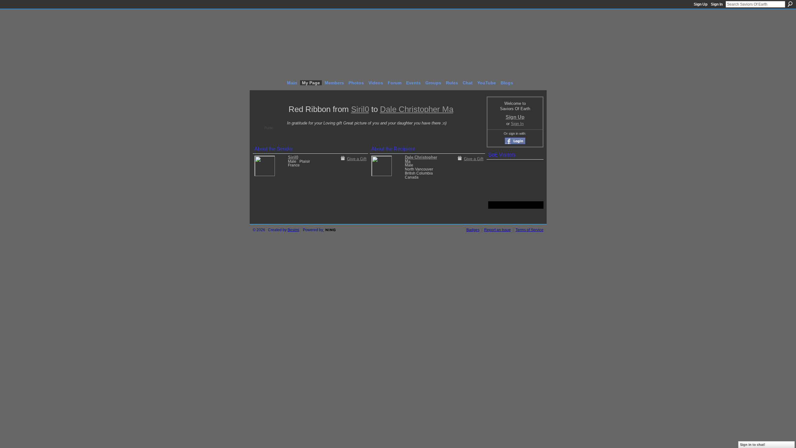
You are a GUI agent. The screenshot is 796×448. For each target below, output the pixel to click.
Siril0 (360, 109)
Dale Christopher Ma (416, 109)
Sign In (717, 4)
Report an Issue (497, 230)
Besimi (293, 230)
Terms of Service (530, 230)
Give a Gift (357, 158)
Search (790, 4)
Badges (472, 230)
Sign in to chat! (752, 444)
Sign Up (700, 4)
